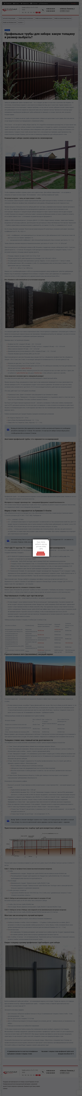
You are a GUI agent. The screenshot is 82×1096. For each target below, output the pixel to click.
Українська (40, 554)
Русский (40, 553)
